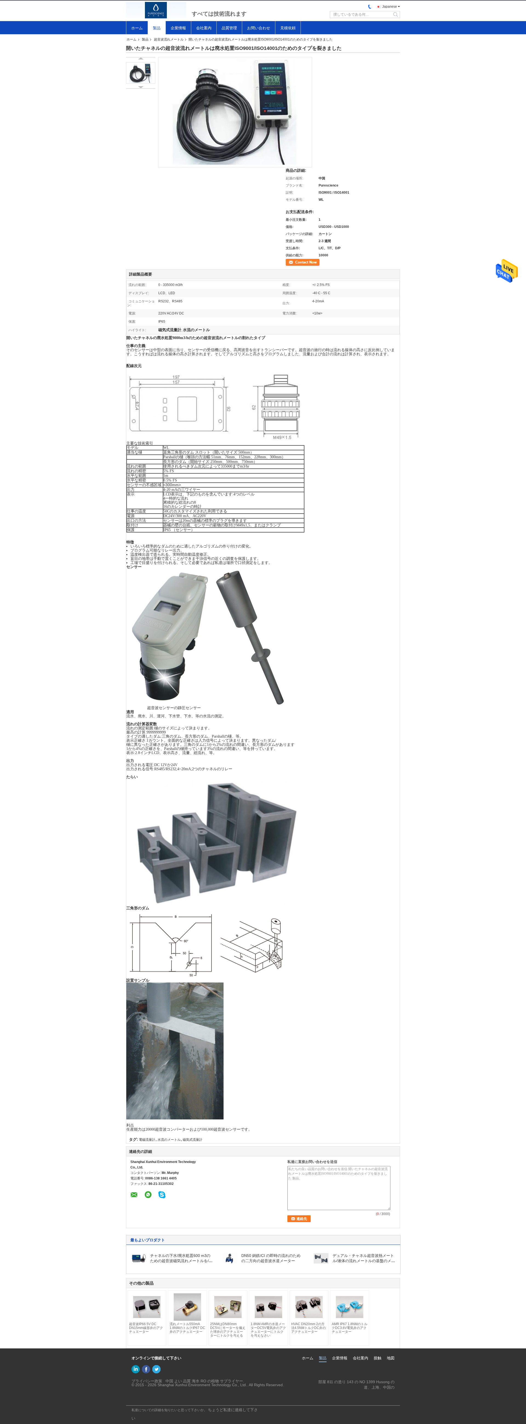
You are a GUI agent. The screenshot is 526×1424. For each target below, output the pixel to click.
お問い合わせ (258, 28)
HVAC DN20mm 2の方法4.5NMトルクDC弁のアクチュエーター (308, 1328)
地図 (391, 1358)
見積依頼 (288, 28)
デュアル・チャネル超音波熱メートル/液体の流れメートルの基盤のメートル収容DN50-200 (364, 1260)
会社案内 (203, 28)
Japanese (389, 6)
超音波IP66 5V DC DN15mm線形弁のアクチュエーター (146, 1328)
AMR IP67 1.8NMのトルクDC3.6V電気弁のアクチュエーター (349, 1328)
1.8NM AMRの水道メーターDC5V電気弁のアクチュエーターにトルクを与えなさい (268, 1329)
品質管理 (229, 28)
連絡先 (291, 262)
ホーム (137, 28)
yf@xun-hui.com (380, 1393)
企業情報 (178, 28)
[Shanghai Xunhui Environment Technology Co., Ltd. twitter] (156, 1369)
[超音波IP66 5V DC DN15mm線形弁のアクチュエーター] (147, 1307)
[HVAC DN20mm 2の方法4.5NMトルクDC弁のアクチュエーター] (309, 1307)
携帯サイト (139, 1398)
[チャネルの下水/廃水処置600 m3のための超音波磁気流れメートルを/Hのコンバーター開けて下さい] (138, 1258)
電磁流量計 (147, 1140)
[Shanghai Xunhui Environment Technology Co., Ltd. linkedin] (136, 1369)
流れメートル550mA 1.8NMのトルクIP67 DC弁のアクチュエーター (187, 1328)
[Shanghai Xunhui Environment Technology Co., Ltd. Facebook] (146, 1369)
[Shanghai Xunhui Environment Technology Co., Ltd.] (156, 10)
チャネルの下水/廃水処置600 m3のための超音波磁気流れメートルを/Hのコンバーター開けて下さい (180, 1260)
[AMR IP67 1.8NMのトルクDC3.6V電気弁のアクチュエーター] (349, 1307)
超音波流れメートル (169, 39)
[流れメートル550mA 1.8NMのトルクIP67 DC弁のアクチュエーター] (187, 1307)
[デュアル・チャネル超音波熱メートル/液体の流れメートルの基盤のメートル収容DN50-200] (321, 1258)
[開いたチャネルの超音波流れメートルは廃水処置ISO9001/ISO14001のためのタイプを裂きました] (140, 73)
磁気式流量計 (192, 1140)
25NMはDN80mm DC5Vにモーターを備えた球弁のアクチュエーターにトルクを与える (227, 1329)
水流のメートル (169, 1140)
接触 (377, 1358)
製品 (157, 28)
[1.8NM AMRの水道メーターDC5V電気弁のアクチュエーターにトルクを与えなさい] (268, 1307)
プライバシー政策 (147, 1381)
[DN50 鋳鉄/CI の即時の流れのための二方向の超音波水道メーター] (229, 1258)
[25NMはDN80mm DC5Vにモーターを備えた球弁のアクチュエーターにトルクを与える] (228, 1307)
